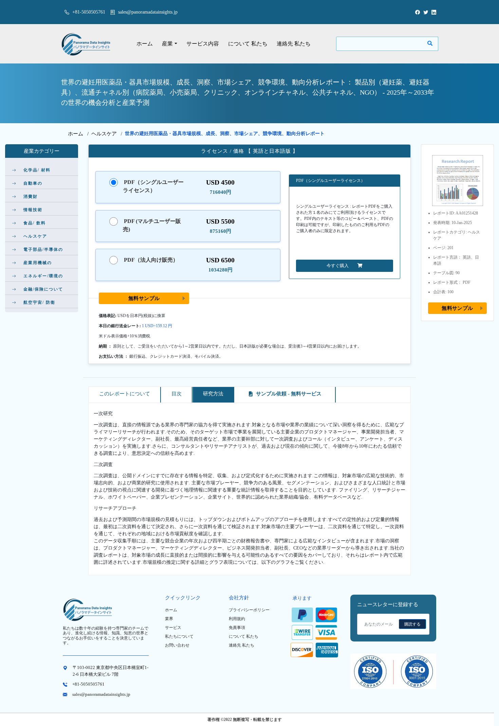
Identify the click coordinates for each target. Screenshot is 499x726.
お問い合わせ (177, 645)
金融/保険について (43, 289)
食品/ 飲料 (34, 223)
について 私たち (247, 43)
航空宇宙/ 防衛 (39, 302)
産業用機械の (37, 262)
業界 (169, 618)
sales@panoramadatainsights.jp (148, 12)
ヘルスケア (104, 133)
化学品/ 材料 (37, 170)
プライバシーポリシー (249, 610)
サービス (173, 627)
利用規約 (237, 618)
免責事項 (237, 627)
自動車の (32, 183)
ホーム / (79, 133)
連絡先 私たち (294, 43)
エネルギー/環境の (43, 276)
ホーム (144, 43)
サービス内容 (202, 43)
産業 (167, 43)
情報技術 (32, 209)
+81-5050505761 (88, 12)
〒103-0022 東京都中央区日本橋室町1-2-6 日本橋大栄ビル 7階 (110, 671)
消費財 (30, 196)
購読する (412, 624)
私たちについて (179, 636)
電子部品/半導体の (43, 249)
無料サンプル (144, 298)
